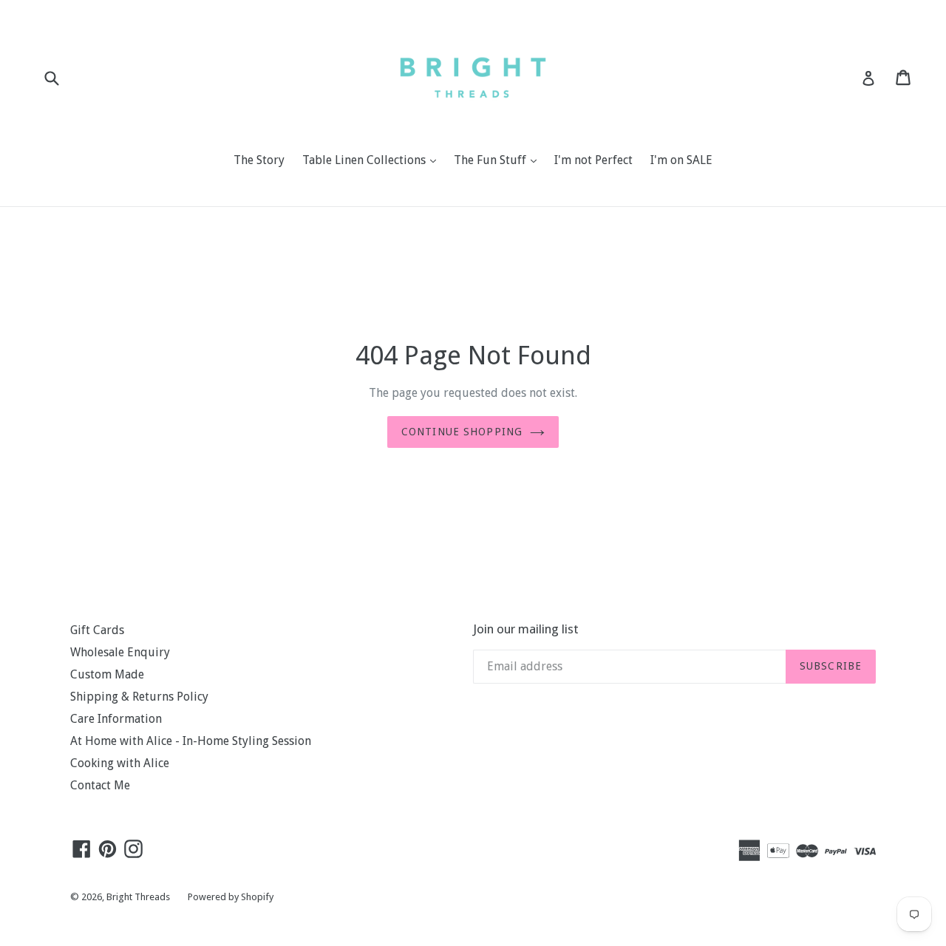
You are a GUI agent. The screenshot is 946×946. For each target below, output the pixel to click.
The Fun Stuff (499, 159)
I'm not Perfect (593, 160)
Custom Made (107, 674)
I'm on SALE (681, 160)
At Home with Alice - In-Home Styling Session (190, 741)
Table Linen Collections (372, 159)
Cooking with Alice (119, 763)
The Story (259, 160)
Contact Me (100, 785)
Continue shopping (462, 432)
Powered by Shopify (230, 896)
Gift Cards (97, 630)
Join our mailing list (526, 629)
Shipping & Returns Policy (139, 697)
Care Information (116, 719)
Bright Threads (138, 896)
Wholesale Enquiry (120, 652)
